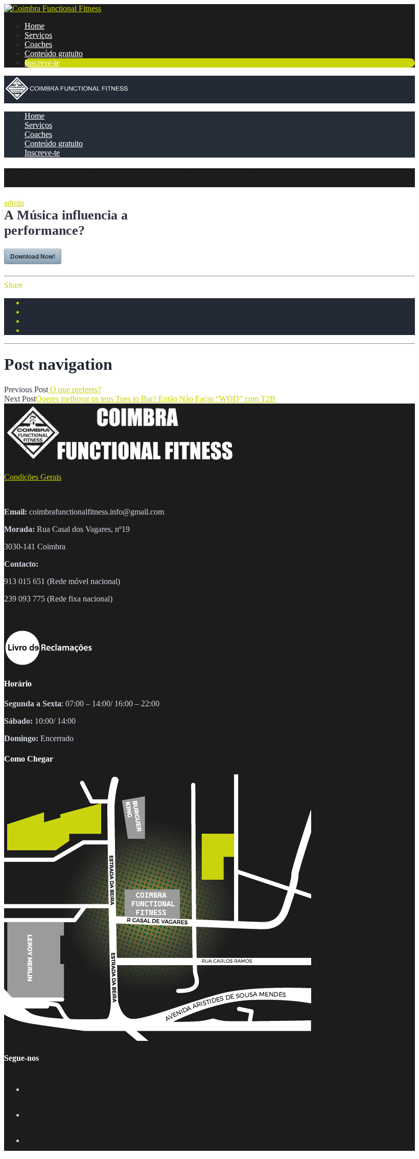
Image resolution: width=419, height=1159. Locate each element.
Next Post (20, 398)
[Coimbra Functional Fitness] (52, 8)
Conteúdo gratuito (54, 53)
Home (34, 25)
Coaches (38, 44)
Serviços (38, 35)
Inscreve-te (42, 62)
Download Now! (32, 256)
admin (14, 202)
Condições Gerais (32, 477)
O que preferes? (74, 389)
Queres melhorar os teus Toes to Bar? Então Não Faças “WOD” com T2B (156, 398)
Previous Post (26, 389)
